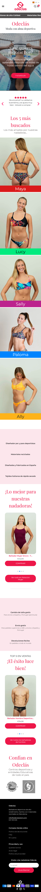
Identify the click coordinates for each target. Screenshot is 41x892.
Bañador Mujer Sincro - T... (16, 556)
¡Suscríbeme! (24, 870)
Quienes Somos (15, 848)
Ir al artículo (21, 76)
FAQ (10, 835)
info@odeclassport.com (18, 818)
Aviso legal (13, 851)
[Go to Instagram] (20, 889)
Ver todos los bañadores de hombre (20, 741)
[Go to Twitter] (24, 889)
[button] (3, 103)
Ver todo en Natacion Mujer (20, 578)
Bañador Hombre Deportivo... (20, 718)
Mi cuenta (12, 838)
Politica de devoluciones (18, 832)
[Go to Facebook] (17, 889)
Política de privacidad (17, 854)
